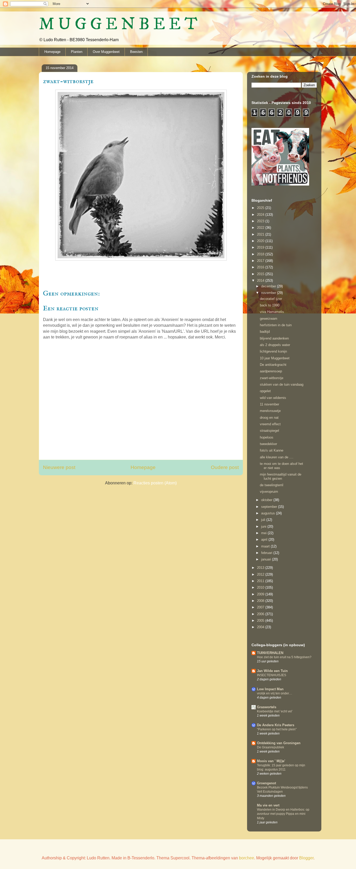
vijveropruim (269, 492)
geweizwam (268, 319)
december (269, 286)
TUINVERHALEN (270, 653)
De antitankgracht (273, 365)
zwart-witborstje (271, 378)
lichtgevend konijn (273, 351)
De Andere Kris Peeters (275, 725)
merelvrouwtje (270, 411)
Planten (76, 52)
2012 (261, 574)
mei (264, 533)
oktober (267, 500)
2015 (261, 274)
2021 (261, 234)
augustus (268, 513)
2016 (261, 267)
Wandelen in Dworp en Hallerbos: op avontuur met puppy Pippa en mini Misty (283, 814)
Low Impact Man (270, 689)
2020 (261, 241)
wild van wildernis (273, 398)
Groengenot (266, 783)
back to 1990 (269, 305)
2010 (261, 587)
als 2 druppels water (275, 345)
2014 (261, 280)
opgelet (265, 391)
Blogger (306, 858)
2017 (261, 261)
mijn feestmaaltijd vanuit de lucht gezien (280, 476)
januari (266, 559)
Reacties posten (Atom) (155, 483)
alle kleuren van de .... (276, 457)
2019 (261, 247)
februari (267, 553)
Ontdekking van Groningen (278, 743)
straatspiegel (269, 431)
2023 (261, 221)
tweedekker (268, 444)
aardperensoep (271, 371)
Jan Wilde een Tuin (272, 671)
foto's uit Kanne (271, 450)
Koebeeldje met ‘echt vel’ (275, 711)
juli (263, 520)
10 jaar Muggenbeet (275, 358)
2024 (261, 215)
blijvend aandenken (274, 338)
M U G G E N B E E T (118, 24)
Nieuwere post (59, 467)
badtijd (265, 332)
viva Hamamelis (272, 312)
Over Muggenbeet (106, 52)
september (269, 507)
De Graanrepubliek (270, 747)
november (269, 293)
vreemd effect (270, 424)
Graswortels (266, 707)
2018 (261, 254)
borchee (246, 858)
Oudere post (225, 467)
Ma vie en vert (268, 805)
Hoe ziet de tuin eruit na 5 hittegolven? (284, 657)
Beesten (136, 52)
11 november (269, 404)
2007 (261, 607)
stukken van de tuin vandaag (281, 384)
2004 (261, 627)
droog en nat (269, 418)
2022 (261, 228)
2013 (261, 568)
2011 (261, 581)
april (264, 539)
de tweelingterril (271, 485)
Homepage (52, 52)
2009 (261, 594)
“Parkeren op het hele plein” (277, 729)
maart (266, 546)
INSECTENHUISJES (271, 675)
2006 (261, 614)
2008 (261, 601)
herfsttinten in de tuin (276, 325)
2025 (261, 208)
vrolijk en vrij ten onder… (274, 693)
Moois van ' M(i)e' (271, 761)
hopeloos (266, 437)
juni (264, 526)
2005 (261, 621)
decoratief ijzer (271, 299)
